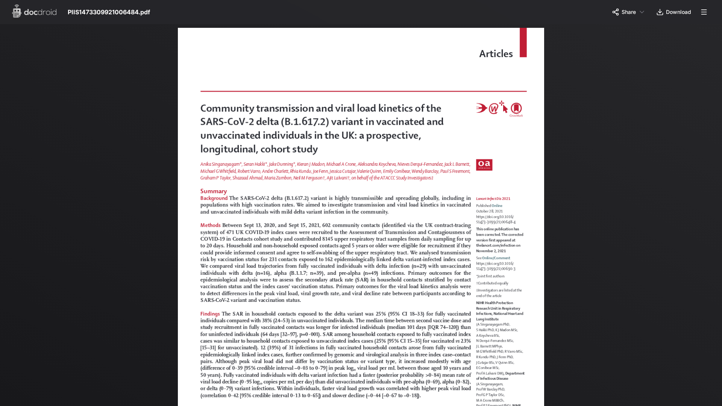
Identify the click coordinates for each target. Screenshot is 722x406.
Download (678, 12)
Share (629, 12)
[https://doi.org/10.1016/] (501, 219)
